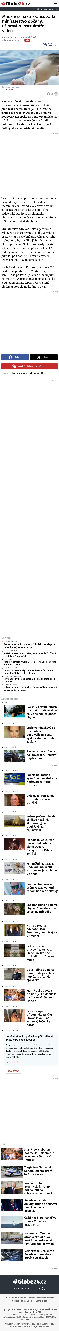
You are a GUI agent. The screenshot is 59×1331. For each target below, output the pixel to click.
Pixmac (9, 90)
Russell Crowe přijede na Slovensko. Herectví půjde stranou (42, 755)
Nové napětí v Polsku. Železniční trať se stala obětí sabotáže (29, 680)
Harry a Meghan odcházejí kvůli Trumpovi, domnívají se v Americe (42, 931)
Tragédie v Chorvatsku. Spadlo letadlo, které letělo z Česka (39, 1171)
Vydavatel (41, 1298)
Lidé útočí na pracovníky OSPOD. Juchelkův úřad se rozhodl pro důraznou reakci (41, 953)
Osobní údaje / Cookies (23, 1301)
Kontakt (31, 1298)
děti (42, 373)
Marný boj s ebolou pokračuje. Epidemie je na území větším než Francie (41, 996)
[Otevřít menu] (55, 3)
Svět (3, 1144)
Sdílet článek (50, 44)
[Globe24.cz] (15, 3)
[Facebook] (48, 94)
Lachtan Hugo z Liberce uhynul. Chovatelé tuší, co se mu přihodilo (42, 908)
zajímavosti (33, 373)
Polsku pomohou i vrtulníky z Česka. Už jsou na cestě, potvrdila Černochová (30, 688)
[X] (52, 94)
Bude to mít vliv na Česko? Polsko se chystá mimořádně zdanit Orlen (29, 646)
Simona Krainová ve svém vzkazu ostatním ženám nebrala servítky (42, 887)
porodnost (22, 373)
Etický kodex (11, 1298)
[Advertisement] (29, 164)
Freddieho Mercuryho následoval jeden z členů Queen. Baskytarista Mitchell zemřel (41, 846)
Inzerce (50, 1298)
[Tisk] (56, 94)
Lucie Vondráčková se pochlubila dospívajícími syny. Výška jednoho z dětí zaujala (41, 734)
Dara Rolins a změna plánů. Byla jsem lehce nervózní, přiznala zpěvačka (41, 975)
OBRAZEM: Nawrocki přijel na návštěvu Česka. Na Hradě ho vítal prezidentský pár (28, 672)
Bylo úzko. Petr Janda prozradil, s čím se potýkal (40, 799)
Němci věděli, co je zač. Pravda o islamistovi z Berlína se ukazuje (39, 1254)
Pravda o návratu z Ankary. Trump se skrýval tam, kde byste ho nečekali (40, 1205)
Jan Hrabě (15, 1062)
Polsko (12, 373)
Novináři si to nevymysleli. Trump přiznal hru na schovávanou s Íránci (38, 1188)
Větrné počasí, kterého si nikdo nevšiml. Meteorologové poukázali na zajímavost (42, 823)
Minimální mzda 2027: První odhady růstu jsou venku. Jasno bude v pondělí (42, 869)
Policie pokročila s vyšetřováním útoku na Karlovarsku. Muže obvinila (42, 780)
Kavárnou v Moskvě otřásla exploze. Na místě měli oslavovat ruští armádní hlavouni (39, 1239)
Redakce (22, 1298)
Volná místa (41, 1301)
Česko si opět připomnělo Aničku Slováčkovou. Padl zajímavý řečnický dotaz (39, 1018)
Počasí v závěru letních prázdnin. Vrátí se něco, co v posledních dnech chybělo (42, 712)
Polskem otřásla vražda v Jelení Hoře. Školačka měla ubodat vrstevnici (30, 663)
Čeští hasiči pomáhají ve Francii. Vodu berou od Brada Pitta (40, 1221)
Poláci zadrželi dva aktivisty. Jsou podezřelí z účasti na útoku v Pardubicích (30, 655)
